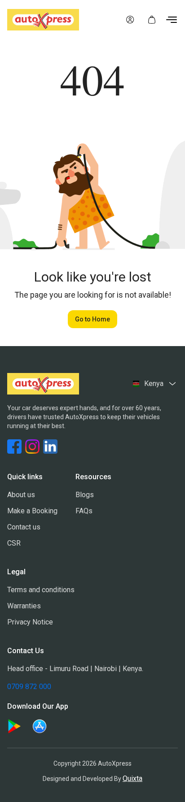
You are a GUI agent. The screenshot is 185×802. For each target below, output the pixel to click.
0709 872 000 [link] (29, 686)
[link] (130, 20)
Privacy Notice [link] (30, 622)
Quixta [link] (132, 778)
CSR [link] (14, 543)
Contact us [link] (23, 527)
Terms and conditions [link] (41, 589)
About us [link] (21, 494)
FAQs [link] (83, 511)
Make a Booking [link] (32, 511)
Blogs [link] (84, 494)
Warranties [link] (24, 606)
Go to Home (92, 319)
